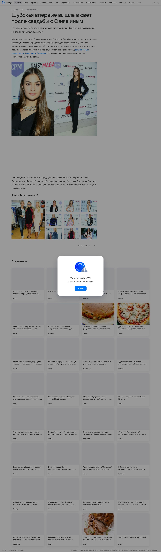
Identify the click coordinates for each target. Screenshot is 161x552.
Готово (80, 288)
